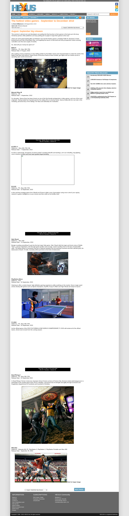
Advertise (14, 499)
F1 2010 (46, 368)
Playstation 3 (47, 141)
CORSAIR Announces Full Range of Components (103, 79)
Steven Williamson (18, 24)
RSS (34, 497)
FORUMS (72, 14)
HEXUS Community (62, 495)
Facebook (35, 499)
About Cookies (16, 505)
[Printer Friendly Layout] (84, 18)
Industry (26, 17)
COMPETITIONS (63, 14)
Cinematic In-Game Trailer (53, 232)
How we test (15, 503)
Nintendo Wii (53, 141)
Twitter (41, 497)
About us (14, 497)
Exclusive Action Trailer (55, 140)
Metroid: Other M (45, 140)
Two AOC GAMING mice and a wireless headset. (103, 83)
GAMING (24, 14)
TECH (18, 14)
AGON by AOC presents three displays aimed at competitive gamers (103, 88)
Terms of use (15, 508)
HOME (13, 14)
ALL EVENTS (97, 64)
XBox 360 (42, 141)
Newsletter (42, 499)
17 (80, 17)
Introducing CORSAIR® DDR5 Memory (100, 75)
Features (34, 17)
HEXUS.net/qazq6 (22, 26)
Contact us (15, 500)
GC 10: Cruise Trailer (52, 368)
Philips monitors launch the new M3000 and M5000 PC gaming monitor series (102, 93)
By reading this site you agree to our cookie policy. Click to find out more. (64, 1)
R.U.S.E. (45, 232)
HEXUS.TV (55, 14)
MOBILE (48, 14)
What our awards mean (18, 507)
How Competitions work (18, 502)
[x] (84, 1)
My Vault (17, 27)
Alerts (37, 497)
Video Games (38, 140)
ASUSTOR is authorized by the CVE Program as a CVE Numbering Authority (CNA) (103, 97)
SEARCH (113, 14)
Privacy (14, 510)
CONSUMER (40, 14)
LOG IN (88, 34)
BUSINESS (32, 14)
